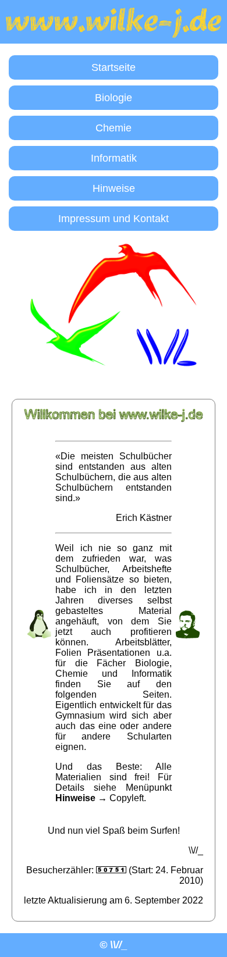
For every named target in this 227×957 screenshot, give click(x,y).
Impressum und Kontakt (113, 218)
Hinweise (114, 188)
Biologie (113, 97)
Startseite (113, 67)
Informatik (114, 158)
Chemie (113, 128)
